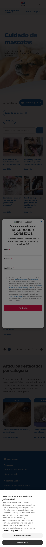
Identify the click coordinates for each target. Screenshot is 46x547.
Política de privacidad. (13, 530)
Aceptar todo (22, 542)
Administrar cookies (22, 535)
